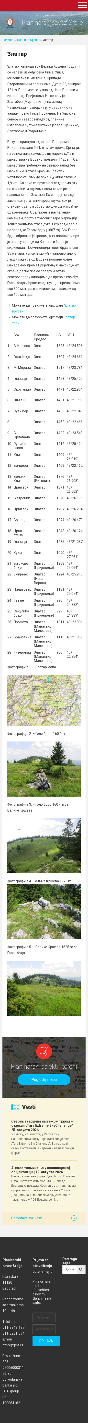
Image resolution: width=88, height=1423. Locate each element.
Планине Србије (28, 40)
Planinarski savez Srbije (52, 22)
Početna (7, 40)
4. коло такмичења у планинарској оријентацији (40, 1170)
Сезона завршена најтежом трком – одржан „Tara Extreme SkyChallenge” (43, 1125)
